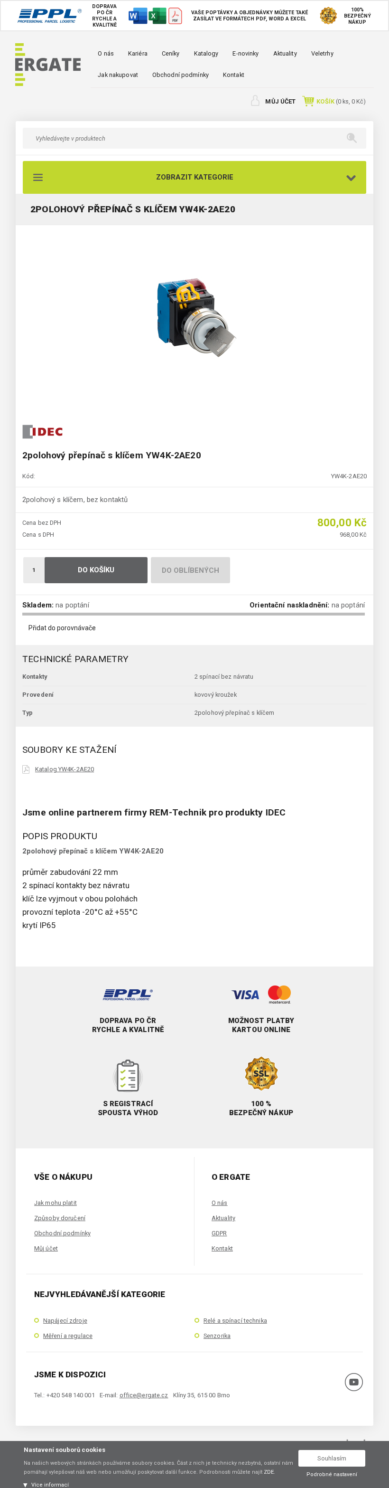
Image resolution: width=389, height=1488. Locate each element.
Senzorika (217, 1335)
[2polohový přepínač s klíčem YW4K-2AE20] (194, 318)
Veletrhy (322, 53)
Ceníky (171, 53)
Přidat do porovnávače (62, 628)
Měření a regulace (68, 1335)
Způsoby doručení (59, 1218)
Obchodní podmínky (180, 74)
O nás (106, 53)
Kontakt (233, 74)
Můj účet (280, 101)
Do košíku (96, 570)
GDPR (219, 1233)
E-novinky (245, 53)
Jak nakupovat (118, 74)
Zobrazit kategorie (194, 177)
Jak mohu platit (55, 1202)
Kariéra (138, 53)
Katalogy (206, 53)
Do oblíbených (191, 570)
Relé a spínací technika (235, 1320)
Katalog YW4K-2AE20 (64, 769)
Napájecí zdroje (65, 1320)
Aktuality (285, 53)
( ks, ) (341, 101)
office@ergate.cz (144, 1395)
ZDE (269, 1472)
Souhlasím (331, 1458)
